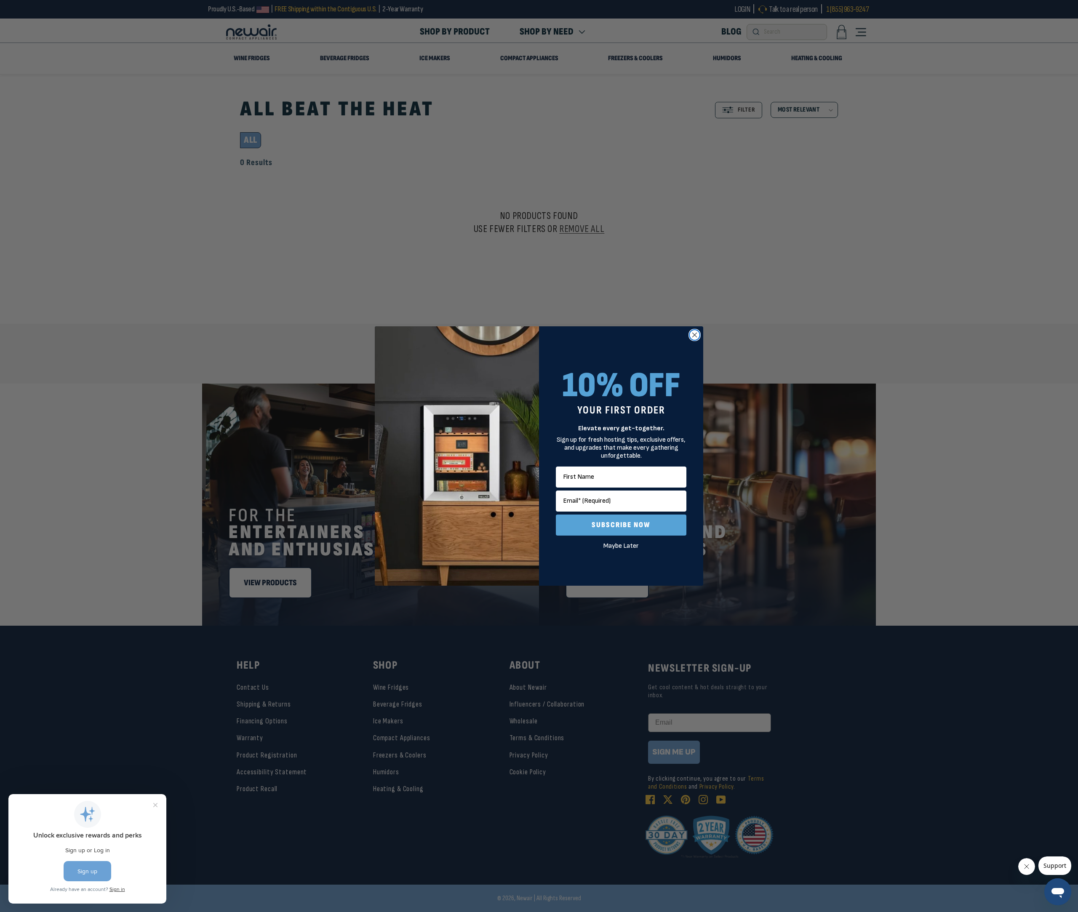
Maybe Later (621, 546)
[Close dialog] (694, 335)
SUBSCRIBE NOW (621, 524)
